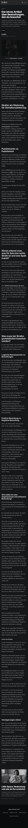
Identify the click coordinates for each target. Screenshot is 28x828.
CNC (11, 172)
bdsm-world (11, 809)
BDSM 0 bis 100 (13, 812)
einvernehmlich (6, 126)
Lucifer (4, 34)
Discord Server (22, 812)
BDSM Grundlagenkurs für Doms (14, 285)
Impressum (5, 812)
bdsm (3, 8)
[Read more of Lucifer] (3, 30)
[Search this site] (22, 2)
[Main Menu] (25, 2)
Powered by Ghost (14, 816)
